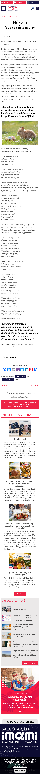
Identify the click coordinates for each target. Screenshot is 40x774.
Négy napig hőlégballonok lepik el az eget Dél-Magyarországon (23, 626)
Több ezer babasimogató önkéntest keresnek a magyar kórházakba (25, 644)
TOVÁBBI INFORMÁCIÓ (20, 767)
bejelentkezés (8, 379)
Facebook (37, 8)
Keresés (32, 8)
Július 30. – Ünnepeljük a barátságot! (20, 573)
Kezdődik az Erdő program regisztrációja (24, 635)
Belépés (19, 2)
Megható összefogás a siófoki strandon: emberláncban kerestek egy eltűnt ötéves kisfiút (25, 653)
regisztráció (21, 376)
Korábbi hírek (29, 663)
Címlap (3, 16)
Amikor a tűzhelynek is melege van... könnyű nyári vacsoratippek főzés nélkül (20, 525)
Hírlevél (6, 2)
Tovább (20, 594)
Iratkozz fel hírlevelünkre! (20, 406)
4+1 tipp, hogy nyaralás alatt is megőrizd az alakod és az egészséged (20, 483)
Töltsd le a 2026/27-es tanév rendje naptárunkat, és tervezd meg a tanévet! (25, 618)
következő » (32, 385)
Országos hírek (14, 16)
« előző (5, 385)
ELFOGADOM (20, 770)
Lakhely (31, 2)
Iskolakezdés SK (20, 439)
